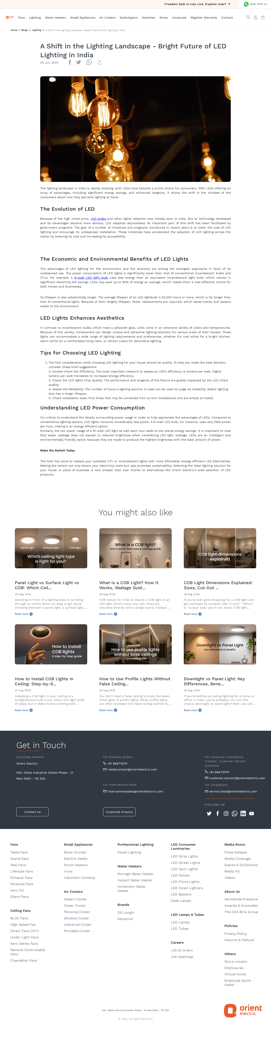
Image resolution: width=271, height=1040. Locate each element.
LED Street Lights (185, 863)
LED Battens (181, 894)
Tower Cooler (75, 906)
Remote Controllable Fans (27, 952)
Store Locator (236, 962)
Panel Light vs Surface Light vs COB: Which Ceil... (47, 585)
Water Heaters (55, 17)
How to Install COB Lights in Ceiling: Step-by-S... (44, 681)
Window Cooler (76, 918)
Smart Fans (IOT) (24, 931)
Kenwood (125, 919)
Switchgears (129, 17)
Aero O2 (17, 890)
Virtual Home (235, 974)
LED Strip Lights (184, 856)
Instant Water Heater (135, 880)
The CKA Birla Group (241, 912)
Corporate (179, 17)
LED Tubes (179, 929)
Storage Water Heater (135, 874)
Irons (68, 871)
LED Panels (180, 875)
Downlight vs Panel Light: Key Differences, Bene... (214, 681)
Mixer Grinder (75, 852)
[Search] (248, 17)
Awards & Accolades (241, 906)
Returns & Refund (239, 940)
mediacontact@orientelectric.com (132, 769)
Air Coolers (107, 17)
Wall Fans (18, 865)
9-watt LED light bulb (91, 277)
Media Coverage (237, 859)
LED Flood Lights (185, 882)
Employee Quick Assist (237, 983)
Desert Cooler (75, 899)
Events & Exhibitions (241, 865)
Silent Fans (19, 897)
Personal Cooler (77, 912)
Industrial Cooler (78, 925)
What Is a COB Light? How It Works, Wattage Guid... (128, 585)
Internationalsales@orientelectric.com (135, 791)
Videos (229, 878)
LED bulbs (99, 218)
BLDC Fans (19, 918)
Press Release (235, 852)
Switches (148, 17)
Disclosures (233, 968)
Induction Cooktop (79, 878)
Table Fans (19, 852)
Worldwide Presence (241, 899)
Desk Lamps (181, 901)
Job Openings (182, 957)
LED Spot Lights (184, 869)
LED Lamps (180, 922)
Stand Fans (19, 859)
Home (14, 30)
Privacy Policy (235, 934)
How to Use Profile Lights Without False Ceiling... (134, 681)
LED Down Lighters (187, 888)
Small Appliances (82, 17)
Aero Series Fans (24, 944)
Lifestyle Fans (21, 871)
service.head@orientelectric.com (232, 791)
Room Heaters (76, 865)
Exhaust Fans (21, 878)
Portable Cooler (77, 931)
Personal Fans (21, 884)
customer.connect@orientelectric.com (232, 778)
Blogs (24, 30)
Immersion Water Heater (132, 889)
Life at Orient (182, 950)
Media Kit (232, 871)
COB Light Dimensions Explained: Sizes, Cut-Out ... (218, 585)
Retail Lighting (129, 852)
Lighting (35, 17)
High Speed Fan (23, 925)
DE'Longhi (126, 913)
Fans (21, 17)
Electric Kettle (75, 859)
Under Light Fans (24, 937)
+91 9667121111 (117, 763)
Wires (163, 17)
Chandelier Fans (23, 960)
